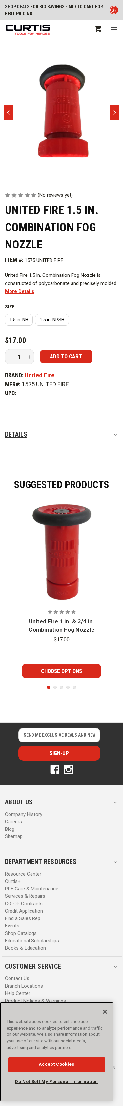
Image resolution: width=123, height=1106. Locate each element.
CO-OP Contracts (24, 904)
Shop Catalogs (21, 933)
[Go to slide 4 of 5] (68, 687)
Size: (10, 307)
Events (12, 926)
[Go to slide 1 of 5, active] (48, 687)
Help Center (17, 993)
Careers (13, 822)
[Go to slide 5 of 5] (74, 687)
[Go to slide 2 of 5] (55, 687)
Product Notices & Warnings (35, 1001)
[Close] (105, 1011)
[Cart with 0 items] (97, 28)
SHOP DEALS (17, 6)
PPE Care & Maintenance (31, 889)
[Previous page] (8, 112)
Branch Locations (24, 986)
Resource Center (23, 874)
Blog (9, 829)
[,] (61, 552)
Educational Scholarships (32, 941)
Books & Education (25, 948)
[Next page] (114, 112)
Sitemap (14, 836)
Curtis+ (13, 881)
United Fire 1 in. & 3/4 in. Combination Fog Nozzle (61, 625)
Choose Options (61, 671)
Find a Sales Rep (22, 918)
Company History (23, 814)
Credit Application (24, 911)
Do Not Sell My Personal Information (56, 1081)
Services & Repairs (25, 896)
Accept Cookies (56, 1064)
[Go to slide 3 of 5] (61, 687)
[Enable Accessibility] (114, 11)
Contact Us (17, 978)
